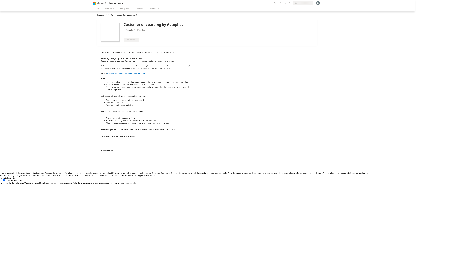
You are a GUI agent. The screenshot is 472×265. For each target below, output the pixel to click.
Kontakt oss (39, 183)
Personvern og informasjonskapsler (58, 183)
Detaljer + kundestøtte (165, 52)
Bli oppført (165, 173)
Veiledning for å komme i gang (68, 173)
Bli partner (156, 173)
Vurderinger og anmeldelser (140, 52)
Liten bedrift (105, 175)
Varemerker (89, 183)
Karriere (114, 175)
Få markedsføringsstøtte (180, 173)
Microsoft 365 (62, 175)
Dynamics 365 (50, 175)
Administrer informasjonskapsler (123, 183)
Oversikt (106, 52)
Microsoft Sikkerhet (31, 175)
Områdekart (29, 183)
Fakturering (146, 173)
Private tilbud (106, 173)
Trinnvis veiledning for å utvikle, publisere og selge (230, 173)
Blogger (29, 173)
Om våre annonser (102, 183)
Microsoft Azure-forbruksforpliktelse (127, 173)
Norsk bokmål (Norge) (9, 178)
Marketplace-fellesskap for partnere (292, 173)
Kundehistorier (38, 173)
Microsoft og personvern (139, 175)
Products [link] (100, 15)
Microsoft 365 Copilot (77, 175)
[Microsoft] (100, 3)
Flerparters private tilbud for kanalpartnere (352, 173)
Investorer (154, 175)
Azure (41, 175)
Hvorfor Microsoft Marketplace (12, 173)
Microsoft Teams (93, 175)
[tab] (106, 52)
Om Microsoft (123, 175)
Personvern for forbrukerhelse (12, 183)
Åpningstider (50, 173)
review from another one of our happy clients (126, 73)
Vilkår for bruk (79, 183)
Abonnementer (119, 52)
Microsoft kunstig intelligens (11, 175)
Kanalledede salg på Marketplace (321, 173)
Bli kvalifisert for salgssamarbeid (264, 173)
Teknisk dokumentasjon (91, 173)
